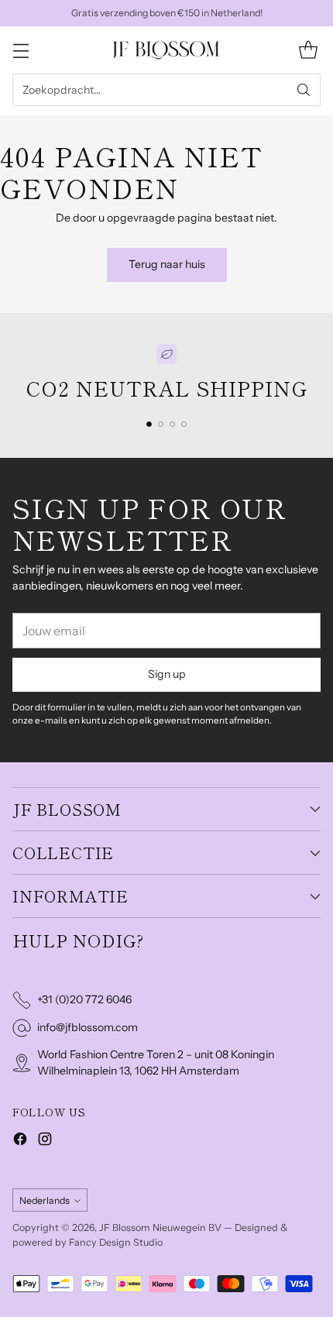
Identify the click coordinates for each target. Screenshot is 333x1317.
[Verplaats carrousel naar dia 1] (149, 424)
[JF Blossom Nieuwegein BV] (166, 49)
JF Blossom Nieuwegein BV (160, 1227)
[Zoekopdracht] (304, 90)
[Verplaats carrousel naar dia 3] (172, 424)
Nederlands (44, 1200)
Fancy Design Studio (116, 1242)
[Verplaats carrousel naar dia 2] (160, 424)
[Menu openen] (20, 50)
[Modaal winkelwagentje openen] (308, 50)
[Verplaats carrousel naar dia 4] (184, 424)
